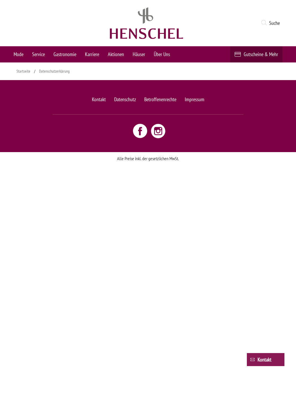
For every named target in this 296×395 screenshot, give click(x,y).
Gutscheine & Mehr (261, 54)
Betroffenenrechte (160, 99)
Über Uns (162, 54)
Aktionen (116, 54)
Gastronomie (64, 54)
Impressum (194, 99)
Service (38, 54)
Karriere (92, 54)
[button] (271, 23)
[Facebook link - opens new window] (141, 130)
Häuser (139, 54)
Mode (18, 54)
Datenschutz (125, 99)
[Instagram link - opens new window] (158, 130)
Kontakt (99, 99)
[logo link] (146, 23)
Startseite (23, 71)
